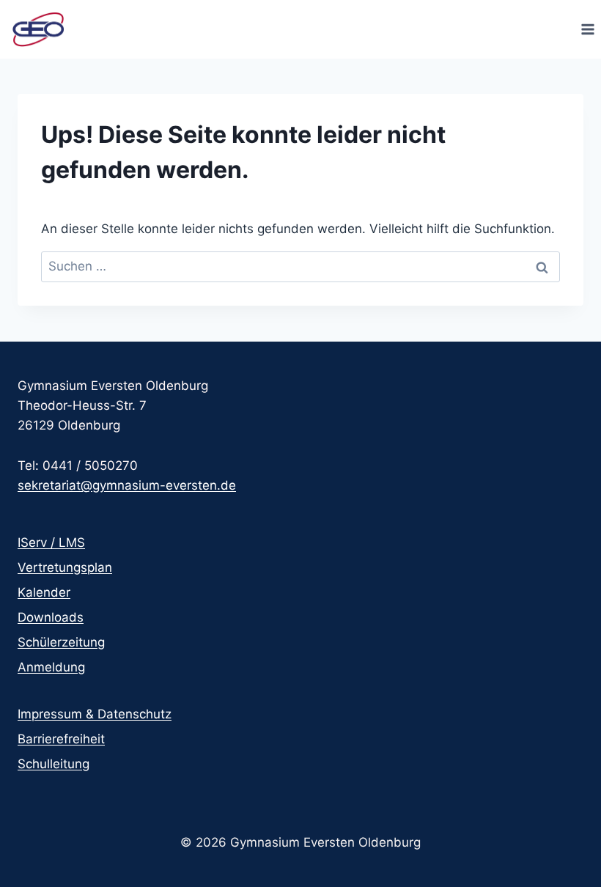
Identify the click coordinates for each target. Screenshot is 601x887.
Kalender (44, 592)
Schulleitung (53, 764)
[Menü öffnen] (587, 29)
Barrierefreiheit (61, 739)
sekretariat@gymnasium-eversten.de (127, 485)
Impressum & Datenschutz (95, 714)
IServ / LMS (51, 542)
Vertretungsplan (65, 567)
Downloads (51, 617)
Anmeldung (51, 667)
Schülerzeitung (61, 642)
